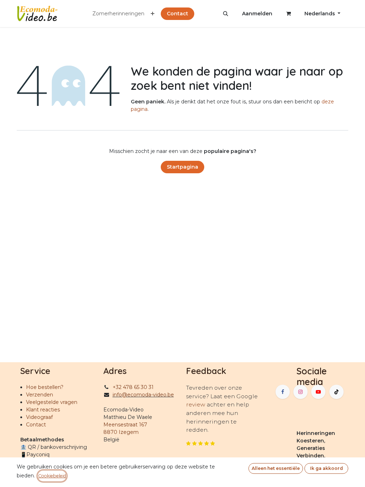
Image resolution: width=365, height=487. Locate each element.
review (196, 404)
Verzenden (39, 394)
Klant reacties (43, 409)
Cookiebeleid (52, 475)
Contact (177, 13)
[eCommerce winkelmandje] (288, 13)
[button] (225, 13)
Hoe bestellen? (44, 387)
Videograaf (39, 417)
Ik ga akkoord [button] (326, 468)
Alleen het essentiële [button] (276, 468)
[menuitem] (118, 13)
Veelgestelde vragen (51, 402)
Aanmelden (257, 13)
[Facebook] (283, 392)
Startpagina (182, 167)
